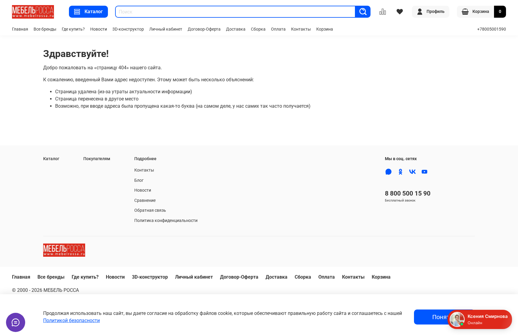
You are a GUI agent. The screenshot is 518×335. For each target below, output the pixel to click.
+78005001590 (491, 29)
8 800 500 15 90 (407, 193)
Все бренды (45, 29)
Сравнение (145, 200)
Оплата (278, 29)
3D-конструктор (128, 29)
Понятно (444, 317)
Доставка (236, 29)
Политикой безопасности (71, 320)
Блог (139, 180)
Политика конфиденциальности (166, 220)
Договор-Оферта (204, 29)
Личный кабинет (165, 29)
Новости (98, 29)
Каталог (94, 11)
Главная (20, 29)
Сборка (258, 29)
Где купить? (73, 29)
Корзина (324, 29)
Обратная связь (150, 210)
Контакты (301, 29)
